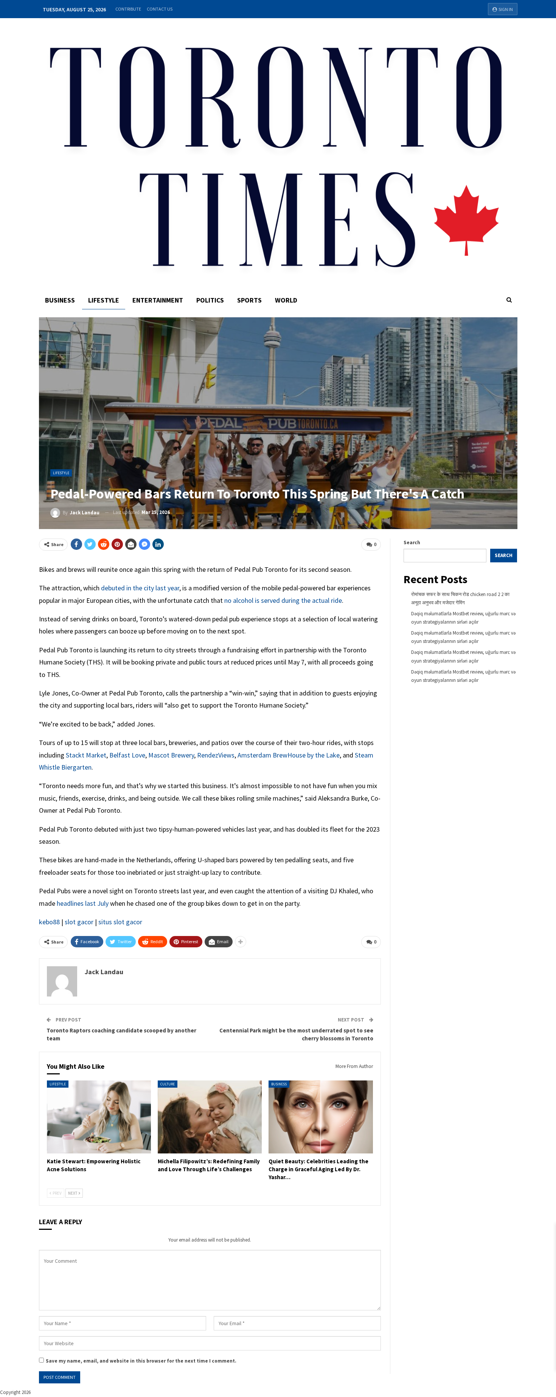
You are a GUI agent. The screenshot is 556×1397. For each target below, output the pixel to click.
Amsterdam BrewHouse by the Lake (289, 755)
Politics (210, 300)
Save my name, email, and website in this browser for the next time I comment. (141, 1361)
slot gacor (79, 921)
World (286, 300)
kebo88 (49, 921)
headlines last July (83, 903)
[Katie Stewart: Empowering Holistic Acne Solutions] (99, 1116)
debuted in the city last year (140, 588)
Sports (249, 300)
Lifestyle (103, 300)
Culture (167, 1084)
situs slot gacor (120, 921)
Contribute (128, 9)
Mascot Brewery (171, 755)
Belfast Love (127, 755)
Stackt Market (86, 755)
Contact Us (159, 9)
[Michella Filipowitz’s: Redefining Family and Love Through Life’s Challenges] (210, 1116)
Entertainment (157, 300)
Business (60, 300)
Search (412, 542)
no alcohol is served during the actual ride (283, 600)
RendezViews (216, 755)
